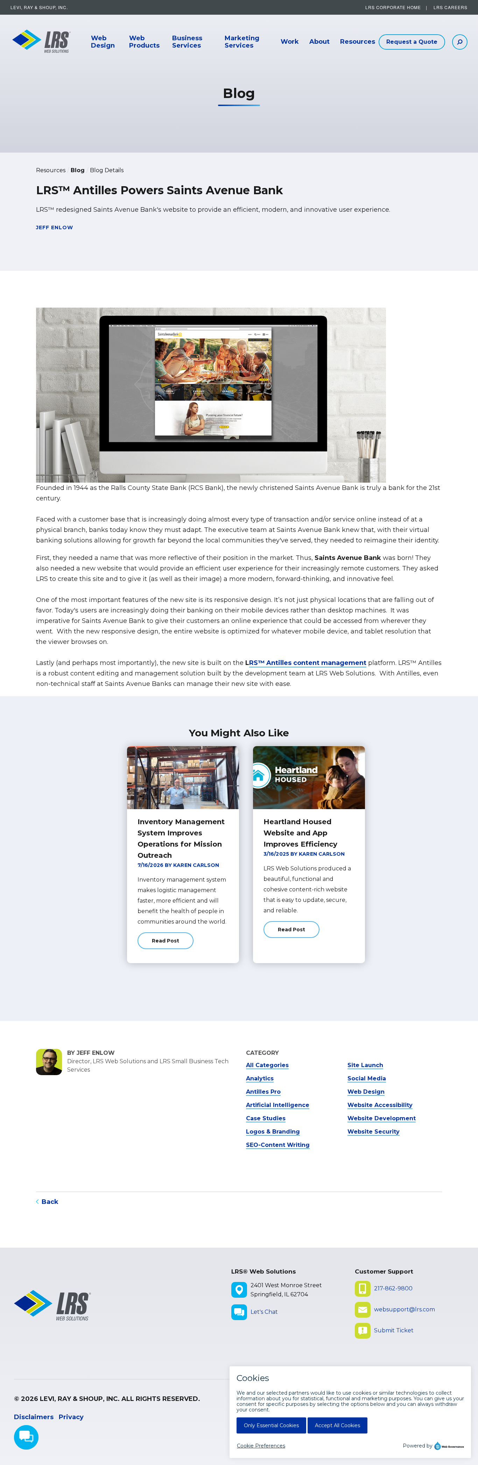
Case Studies (266, 1118)
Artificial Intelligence (277, 1105)
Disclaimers (34, 1417)
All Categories (267, 1065)
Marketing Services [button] (242, 42)
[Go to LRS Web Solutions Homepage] (38, 42)
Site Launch (365, 1065)
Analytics (260, 1078)
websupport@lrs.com (404, 1309)
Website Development (381, 1118)
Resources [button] (357, 41)
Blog (78, 170)
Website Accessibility (380, 1105)
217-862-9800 (393, 1288)
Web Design (366, 1091)
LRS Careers (451, 7)
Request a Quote (411, 41)
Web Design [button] (103, 42)
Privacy (71, 1417)
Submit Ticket (394, 1330)
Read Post (173, 943)
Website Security (373, 1131)
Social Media (366, 1078)
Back (50, 1202)
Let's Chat (264, 1312)
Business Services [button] (187, 42)
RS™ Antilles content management (307, 663)
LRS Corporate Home (393, 7)
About (319, 41)
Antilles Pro (263, 1091)
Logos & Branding (273, 1131)
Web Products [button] (144, 42)
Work (290, 41)
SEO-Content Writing (278, 1145)
